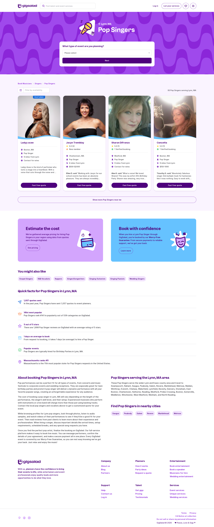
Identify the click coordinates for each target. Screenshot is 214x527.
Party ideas (141, 469)
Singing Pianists (117, 279)
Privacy (193, 513)
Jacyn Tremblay (75, 142)
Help (103, 490)
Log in (155, 6)
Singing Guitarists (97, 279)
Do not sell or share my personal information (176, 519)
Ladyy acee (27, 142)
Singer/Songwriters (75, 279)
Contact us (106, 494)
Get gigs (139, 490)
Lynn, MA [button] (106, 23)
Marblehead (163, 413)
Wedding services (178, 497)
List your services (171, 6)
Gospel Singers (26, 279)
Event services (177, 490)
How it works (141, 466)
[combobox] (69, 6)
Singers (38, 83)
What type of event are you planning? (83, 46)
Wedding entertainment (181, 476)
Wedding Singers (137, 279)
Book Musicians (25, 83)
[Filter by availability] (36, 90)
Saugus (115, 413)
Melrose (177, 413)
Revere (150, 413)
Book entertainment (180, 466)
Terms (184, 513)
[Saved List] (186, 6)
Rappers (58, 279)
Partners (105, 473)
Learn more (126, 251)
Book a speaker (177, 469)
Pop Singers (49, 83)
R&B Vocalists (44, 279)
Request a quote (143, 473)
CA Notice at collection (185, 516)
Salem (139, 413)
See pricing (33, 248)
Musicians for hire (179, 473)
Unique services (178, 494)
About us (105, 466)
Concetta (162, 142)
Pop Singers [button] (116, 30)
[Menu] (193, 6)
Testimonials (141, 497)
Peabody (128, 413)
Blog (103, 469)
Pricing (138, 494)
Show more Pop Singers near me (107, 200)
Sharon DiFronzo (120, 142)
